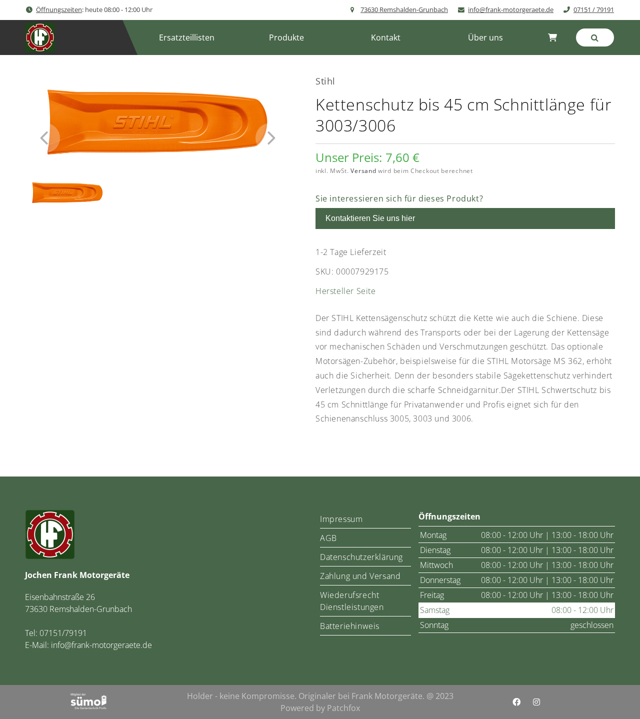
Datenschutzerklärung (361, 557)
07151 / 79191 (594, 9)
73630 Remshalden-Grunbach (404, 9)
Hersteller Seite (346, 291)
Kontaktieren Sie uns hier (370, 218)
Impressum (341, 519)
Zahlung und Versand (360, 576)
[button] (286, 37)
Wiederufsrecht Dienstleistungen (352, 601)
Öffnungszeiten (59, 9)
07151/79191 (63, 633)
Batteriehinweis (350, 626)
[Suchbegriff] (595, 37)
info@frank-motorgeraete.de (511, 9)
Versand (363, 170)
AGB (328, 538)
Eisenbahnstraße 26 (60, 597)
